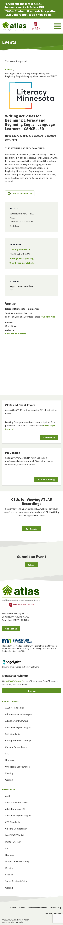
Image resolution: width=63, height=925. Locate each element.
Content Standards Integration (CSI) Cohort (30, 13)
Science (9, 874)
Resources (8, 789)
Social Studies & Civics (16, 881)
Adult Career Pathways (16, 720)
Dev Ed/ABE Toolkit (15, 835)
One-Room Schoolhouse (17, 766)
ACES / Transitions (14, 707)
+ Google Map (48, 316)
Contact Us (11, 628)
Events (8, 69)
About (13, 907)
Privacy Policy (23, 920)
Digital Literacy (13, 841)
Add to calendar (20, 193)
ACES (7, 795)
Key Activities (10, 701)
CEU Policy (49, 437)
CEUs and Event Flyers (20, 405)
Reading (9, 773)
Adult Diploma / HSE (15, 808)
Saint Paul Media (16, 922)
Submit (31, 564)
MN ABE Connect (53, 913)
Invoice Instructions (37, 907)
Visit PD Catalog (46, 479)
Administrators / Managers (18, 714)
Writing (9, 779)
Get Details (31, 528)
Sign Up (32, 690)
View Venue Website (15, 333)
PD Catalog (12, 453)
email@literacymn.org (22, 258)
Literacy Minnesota (20, 249)
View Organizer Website (22, 262)
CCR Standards (12, 733)
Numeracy (10, 760)
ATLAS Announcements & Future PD (23, 5)
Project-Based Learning (17, 861)
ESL (7, 753)
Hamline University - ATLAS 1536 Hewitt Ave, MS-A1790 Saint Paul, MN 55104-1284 (15, 616)
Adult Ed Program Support (18, 727)
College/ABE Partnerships (18, 740)
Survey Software (31, 667)
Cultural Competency (16, 747)
